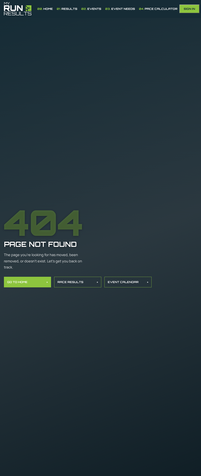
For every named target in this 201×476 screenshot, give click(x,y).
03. (120, 8)
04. (158, 8)
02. (91, 8)
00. (45, 8)
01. (67, 8)
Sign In (189, 8)
